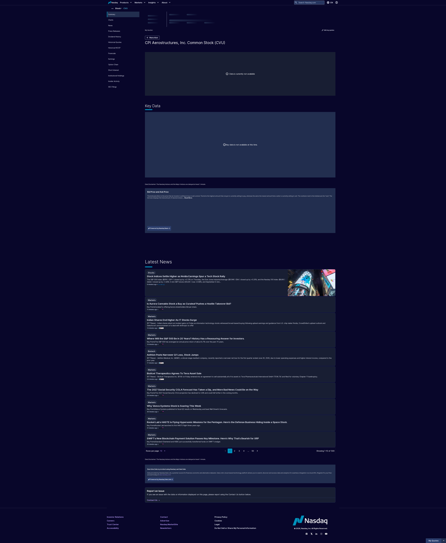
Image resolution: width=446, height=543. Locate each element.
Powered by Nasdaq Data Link (160, 479)
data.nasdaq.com (165, 475)
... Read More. (187, 198)
